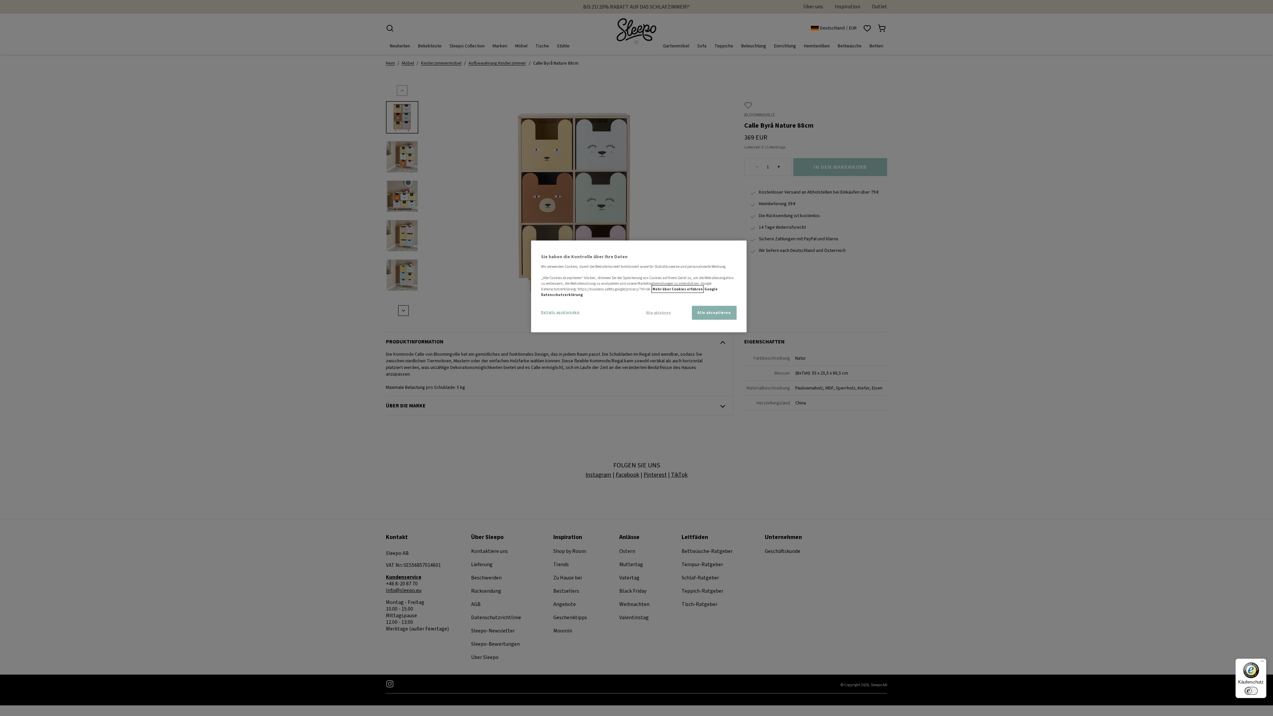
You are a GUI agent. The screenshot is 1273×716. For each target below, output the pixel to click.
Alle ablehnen (658, 313)
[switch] (1251, 691)
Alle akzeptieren (714, 313)
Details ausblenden (560, 312)
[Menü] (1262, 663)
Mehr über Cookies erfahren (677, 289)
